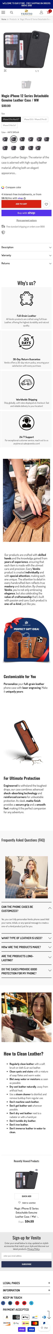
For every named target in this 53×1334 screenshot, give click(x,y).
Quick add (26, 1196)
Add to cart (21, 204)
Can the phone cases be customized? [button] (17, 909)
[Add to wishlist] (46, 204)
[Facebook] (3, 1303)
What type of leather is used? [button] (21, 938)
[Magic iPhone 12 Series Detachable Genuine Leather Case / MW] (26, 1180)
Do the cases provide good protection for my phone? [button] (19, 971)
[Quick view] (36, 1170)
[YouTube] (24, 1303)
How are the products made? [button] (21, 947)
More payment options (26, 220)
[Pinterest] (17, 1303)
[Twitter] (31, 1303)
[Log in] (41, 12)
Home (3, 19)
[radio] (11, 119)
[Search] (11, 12)
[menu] (3, 12)
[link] (26, 308)
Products (13, 19)
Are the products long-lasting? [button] (17, 958)
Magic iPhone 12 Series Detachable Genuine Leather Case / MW (26, 1213)
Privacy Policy (33, 1248)
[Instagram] (10, 1303)
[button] (26, 908)
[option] (26, 49)
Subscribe (26, 1264)
